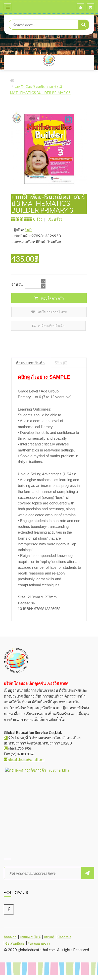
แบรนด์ (49, 937)
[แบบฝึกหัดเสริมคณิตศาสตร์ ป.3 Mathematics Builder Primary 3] (49, 148)
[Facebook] (9, 909)
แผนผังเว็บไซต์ (30, 937)
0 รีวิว (37, 219)
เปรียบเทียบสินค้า (51, 326)
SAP (28, 229)
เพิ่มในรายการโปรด (51, 312)
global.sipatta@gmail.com (26, 760)
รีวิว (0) (61, 363)
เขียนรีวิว (54, 219)
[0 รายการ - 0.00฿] (90, 7)
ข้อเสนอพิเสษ (14, 943)
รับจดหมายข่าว (39, 943)
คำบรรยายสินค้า (30, 363)
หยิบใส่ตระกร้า (52, 298)
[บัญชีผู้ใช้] (80, 7)
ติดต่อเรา (10, 937)
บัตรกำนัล (64, 937)
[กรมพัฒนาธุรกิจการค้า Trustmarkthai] (37, 773)
